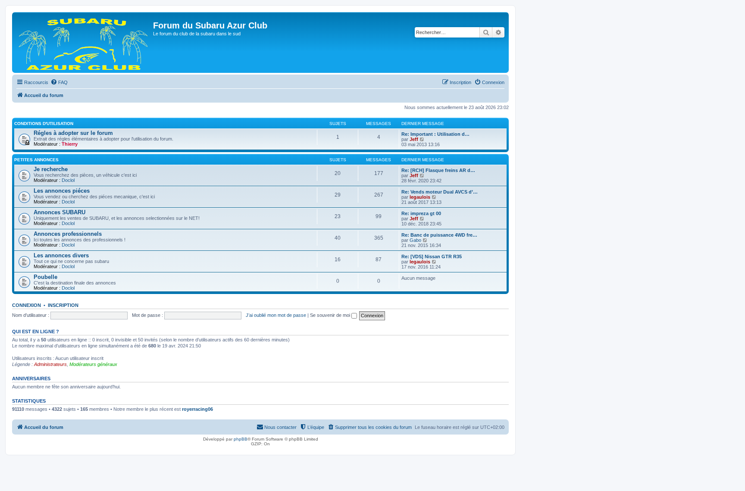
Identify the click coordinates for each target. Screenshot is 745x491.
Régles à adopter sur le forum (73, 133)
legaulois (420, 197)
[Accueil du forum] (83, 42)
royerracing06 (197, 409)
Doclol (68, 180)
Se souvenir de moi (330, 315)
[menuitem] (59, 82)
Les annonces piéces (62, 191)
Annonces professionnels (68, 234)
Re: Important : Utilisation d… (435, 134)
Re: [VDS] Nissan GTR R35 (431, 256)
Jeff (414, 139)
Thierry (70, 144)
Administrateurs (50, 364)
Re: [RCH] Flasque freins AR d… (438, 170)
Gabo (415, 240)
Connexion (26, 305)
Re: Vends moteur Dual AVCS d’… (439, 191)
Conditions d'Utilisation (43, 123)
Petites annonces (36, 159)
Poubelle (45, 277)
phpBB (240, 439)
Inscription (63, 305)
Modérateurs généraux (93, 364)
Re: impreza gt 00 (421, 213)
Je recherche (51, 169)
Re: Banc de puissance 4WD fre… (439, 235)
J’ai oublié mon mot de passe (276, 315)
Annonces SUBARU (59, 212)
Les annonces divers (61, 255)
